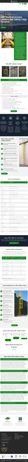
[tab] (14, 80)
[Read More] (8, 419)
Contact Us (24, 338)
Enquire (25, 3)
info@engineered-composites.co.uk (6, 437)
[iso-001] (3, 456)
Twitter (4, 444)
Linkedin (4, 445)
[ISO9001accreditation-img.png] (24, 456)
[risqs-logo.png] (20, 456)
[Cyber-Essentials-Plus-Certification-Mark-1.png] (12, 456)
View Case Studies (16, 338)
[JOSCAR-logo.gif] (16, 456)
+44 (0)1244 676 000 (5, 435)
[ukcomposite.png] (8, 456)
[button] (3, 27)
